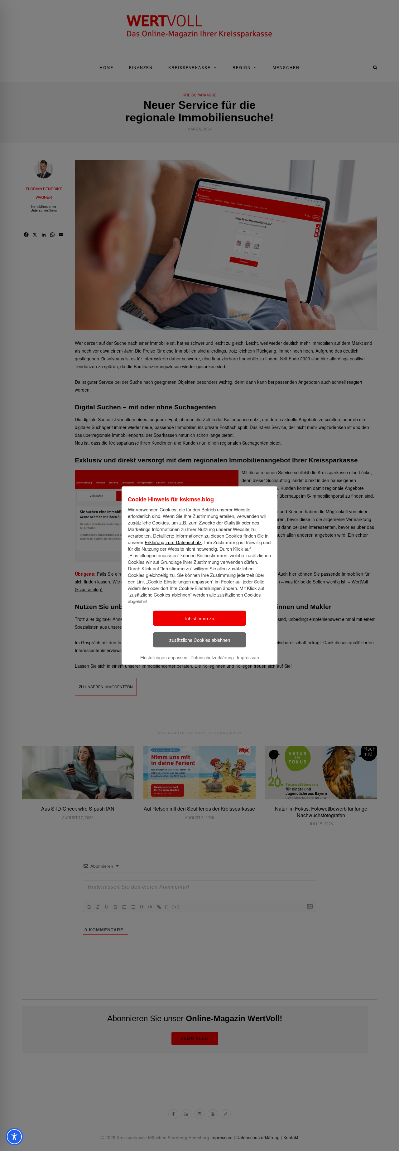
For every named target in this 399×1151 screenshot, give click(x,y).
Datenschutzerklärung (212, 657)
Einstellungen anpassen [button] (163, 657)
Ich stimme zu (199, 618)
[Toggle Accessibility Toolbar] (14, 1137)
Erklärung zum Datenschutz (173, 542)
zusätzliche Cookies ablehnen (199, 639)
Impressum (248, 657)
